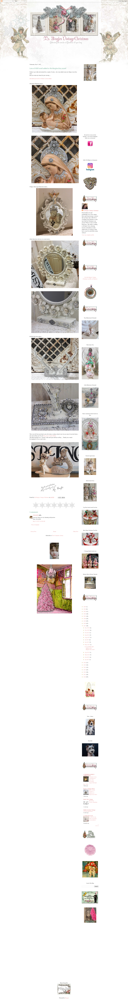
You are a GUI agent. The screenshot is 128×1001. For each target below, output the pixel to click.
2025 (85, 606)
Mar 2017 (87, 654)
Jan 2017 (87, 659)
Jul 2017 (87, 640)
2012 (85, 672)
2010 (85, 677)
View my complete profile (88, 235)
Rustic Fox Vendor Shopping (93, 801)
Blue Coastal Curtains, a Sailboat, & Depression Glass (93, 792)
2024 (85, 609)
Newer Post (33, 531)
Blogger (67, 998)
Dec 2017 (87, 628)
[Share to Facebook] (63, 497)
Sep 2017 (87, 635)
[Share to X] (61, 497)
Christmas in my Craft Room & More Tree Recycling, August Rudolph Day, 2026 (90, 780)
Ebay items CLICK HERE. (49, 436)
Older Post (75, 531)
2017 (85, 625)
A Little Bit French (88, 816)
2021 (85, 616)
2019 (85, 621)
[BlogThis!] (60, 497)
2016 (85, 662)
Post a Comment (35, 524)
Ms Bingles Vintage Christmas (90, 210)
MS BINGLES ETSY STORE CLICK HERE (41, 78)
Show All (97, 825)
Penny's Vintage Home (89, 789)
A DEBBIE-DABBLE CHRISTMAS (88, 775)
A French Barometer (88, 811)
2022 (85, 614)
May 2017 (87, 644)
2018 (85, 623)
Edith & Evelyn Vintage (89, 810)
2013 (85, 669)
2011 (85, 674)
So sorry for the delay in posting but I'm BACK (92, 818)
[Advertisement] (64, 51)
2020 (85, 618)
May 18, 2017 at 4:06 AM (39, 521)
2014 (85, 667)
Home (54, 531)
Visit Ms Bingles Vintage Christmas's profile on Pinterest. (90, 278)
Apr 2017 (87, 652)
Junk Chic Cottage (88, 799)
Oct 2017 (87, 632)
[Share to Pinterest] (64, 497)
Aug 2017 (87, 637)
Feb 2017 (87, 657)
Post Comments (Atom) (57, 535)
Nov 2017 (87, 630)
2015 (85, 665)
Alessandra (36, 515)
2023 (85, 611)
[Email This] (58, 497)
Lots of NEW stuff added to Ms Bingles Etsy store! (90, 648)
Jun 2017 (87, 642)
